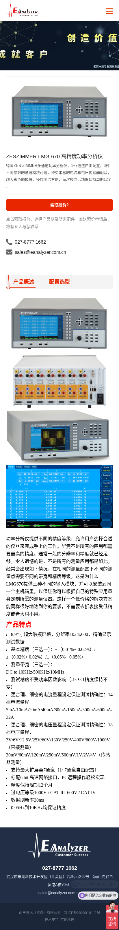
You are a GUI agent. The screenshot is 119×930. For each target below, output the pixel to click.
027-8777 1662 (30, 242)
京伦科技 (67, 920)
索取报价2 (59, 205)
